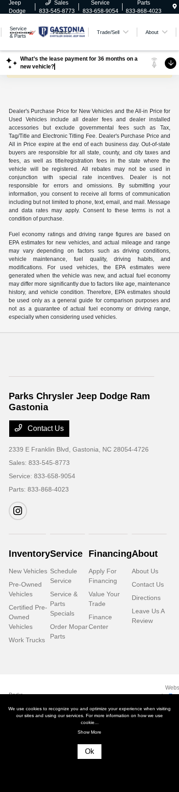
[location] (175, 7)
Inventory (29, 554)
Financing (110, 554)
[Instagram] (18, 511)
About (145, 554)
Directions (146, 597)
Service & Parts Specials (64, 603)
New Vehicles (28, 571)
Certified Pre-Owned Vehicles (28, 617)
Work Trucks (27, 640)
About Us (145, 571)
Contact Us (45, 428)
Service (66, 554)
